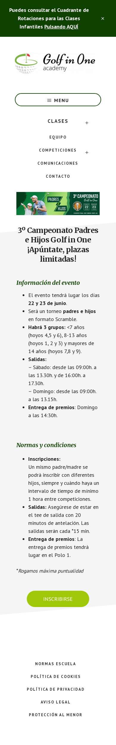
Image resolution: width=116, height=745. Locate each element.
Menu (61, 100)
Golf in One (55, 63)
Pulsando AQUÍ (61, 26)
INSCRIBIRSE (58, 598)
